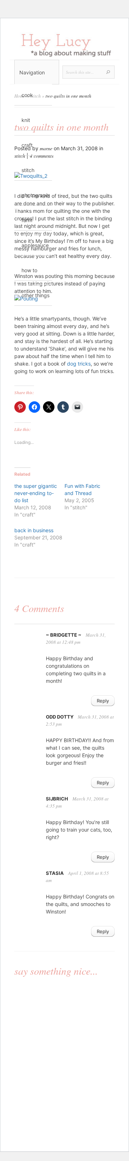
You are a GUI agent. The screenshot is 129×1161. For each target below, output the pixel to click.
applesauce (35, 245)
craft (27, 145)
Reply (103, 701)
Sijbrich (57, 799)
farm (27, 220)
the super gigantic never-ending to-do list (35, 493)
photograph (35, 195)
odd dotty (59, 717)
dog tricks (79, 364)
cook (27, 95)
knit (26, 120)
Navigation (32, 72)
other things (35, 295)
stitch (28, 170)
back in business (33, 530)
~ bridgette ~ (63, 635)
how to (29, 270)
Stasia (55, 873)
